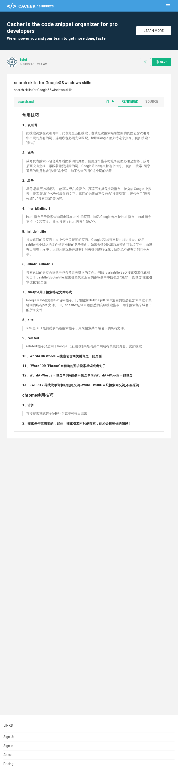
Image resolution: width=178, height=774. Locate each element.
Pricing (8, 764)
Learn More (154, 31)
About (8, 755)
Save (161, 62)
